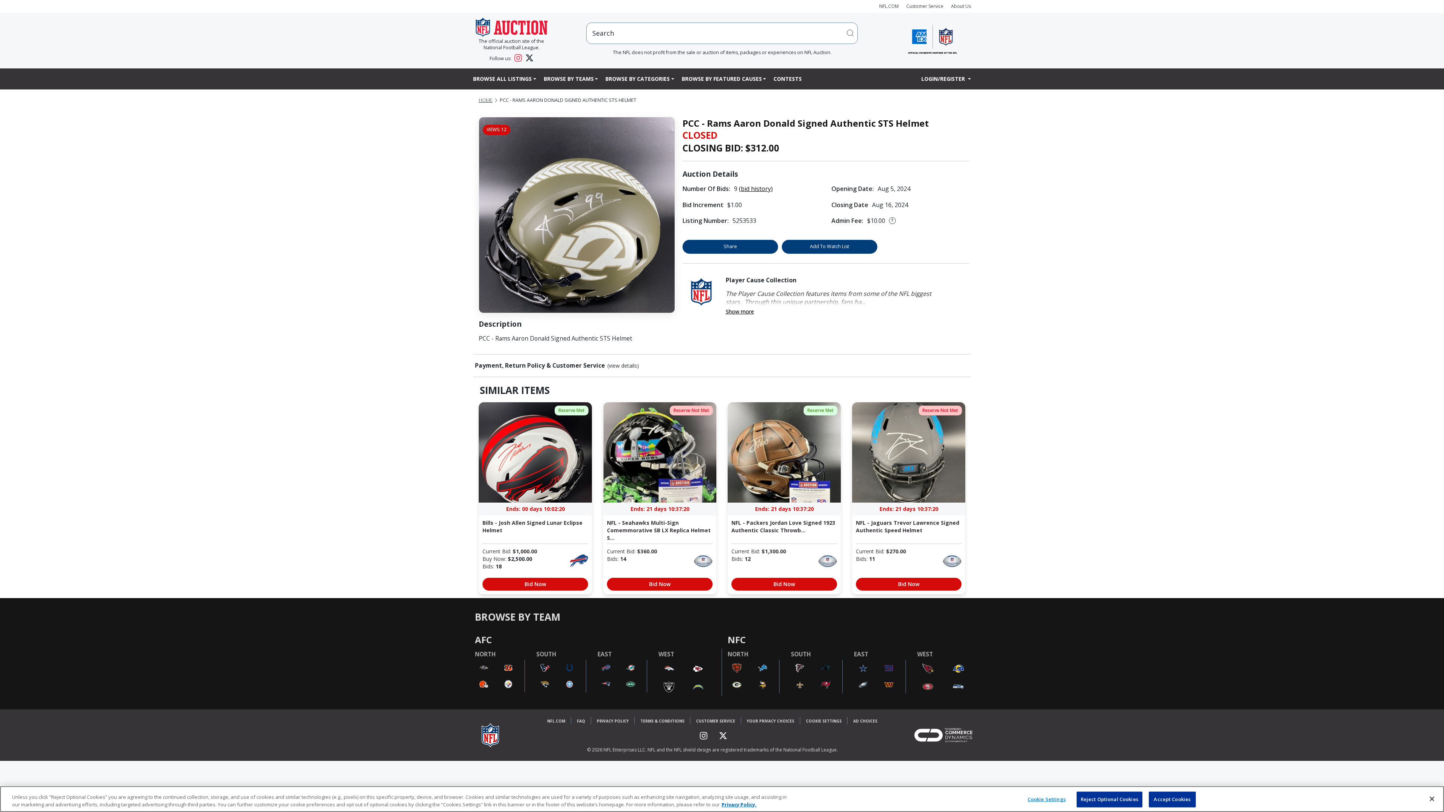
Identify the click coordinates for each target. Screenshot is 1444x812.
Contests (788, 78)
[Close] (1432, 799)
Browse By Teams (569, 78)
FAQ (581, 721)
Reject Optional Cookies (1109, 799)
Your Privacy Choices (770, 721)
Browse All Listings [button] (502, 78)
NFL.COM (889, 6)
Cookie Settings (824, 721)
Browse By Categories (637, 78)
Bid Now (535, 584)
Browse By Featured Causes (722, 78)
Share (730, 246)
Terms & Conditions (662, 721)
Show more (740, 311)
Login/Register (943, 78)
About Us (961, 6)
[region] (722, 799)
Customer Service (924, 6)
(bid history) (756, 189)
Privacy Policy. (739, 804)
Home (486, 100)
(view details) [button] (623, 365)
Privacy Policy (613, 721)
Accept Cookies (1172, 799)
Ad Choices (865, 721)
